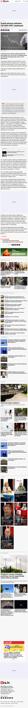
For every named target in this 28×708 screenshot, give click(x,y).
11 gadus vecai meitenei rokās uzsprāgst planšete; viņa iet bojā (15, 333)
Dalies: (9, 244)
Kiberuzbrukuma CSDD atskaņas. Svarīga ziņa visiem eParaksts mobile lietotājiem (7, 434)
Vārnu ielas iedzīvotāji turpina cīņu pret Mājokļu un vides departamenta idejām (20, 419)
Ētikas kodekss (7, 703)
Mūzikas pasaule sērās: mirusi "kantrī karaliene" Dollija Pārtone (20, 595)
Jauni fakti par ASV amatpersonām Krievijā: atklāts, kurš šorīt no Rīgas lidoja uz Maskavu (7, 595)
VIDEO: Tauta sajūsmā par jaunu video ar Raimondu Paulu (14, 313)
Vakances (12, 703)
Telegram (13, 242)
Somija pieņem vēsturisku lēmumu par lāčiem (17, 364)
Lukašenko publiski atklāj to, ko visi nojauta (16, 356)
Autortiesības (3, 703)
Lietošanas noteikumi (20, 701)
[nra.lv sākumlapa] (6, 1)
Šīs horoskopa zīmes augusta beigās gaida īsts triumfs (15, 325)
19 (26, 373)
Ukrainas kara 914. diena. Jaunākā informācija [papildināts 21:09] (13, 305)
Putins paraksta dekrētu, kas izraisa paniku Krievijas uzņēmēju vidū (17, 349)
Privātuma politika (13, 701)
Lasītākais (4, 337)
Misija (9, 701)
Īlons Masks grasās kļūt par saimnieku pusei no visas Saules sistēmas (20, 287)
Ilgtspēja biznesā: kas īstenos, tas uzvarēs (6, 287)
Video (3, 477)
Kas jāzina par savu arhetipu (12, 316)
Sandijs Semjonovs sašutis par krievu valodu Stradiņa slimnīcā (15, 155)
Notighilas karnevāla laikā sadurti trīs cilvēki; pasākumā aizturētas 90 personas (15, 297)
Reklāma (5, 701)
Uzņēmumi (3, 236)
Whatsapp (18, 242)
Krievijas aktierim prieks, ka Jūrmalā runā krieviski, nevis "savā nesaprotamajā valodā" (16, 329)
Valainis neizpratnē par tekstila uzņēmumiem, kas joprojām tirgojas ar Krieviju (7, 273)
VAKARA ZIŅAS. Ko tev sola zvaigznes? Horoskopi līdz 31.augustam (15, 309)
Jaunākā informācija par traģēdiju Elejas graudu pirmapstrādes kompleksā (15, 152)
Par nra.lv (2, 701)
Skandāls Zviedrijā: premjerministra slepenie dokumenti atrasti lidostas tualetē (16, 301)
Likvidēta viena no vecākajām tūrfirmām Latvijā (19, 273)
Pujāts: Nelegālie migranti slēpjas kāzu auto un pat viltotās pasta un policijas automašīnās (20, 434)
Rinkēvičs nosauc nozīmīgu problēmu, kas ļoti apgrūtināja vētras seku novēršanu (12, 576)
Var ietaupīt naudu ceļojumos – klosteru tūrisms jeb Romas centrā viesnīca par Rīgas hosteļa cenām (16, 321)
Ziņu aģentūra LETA (4, 27)
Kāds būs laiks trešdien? (10, 403)
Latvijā (4, 21)
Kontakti (16, 703)
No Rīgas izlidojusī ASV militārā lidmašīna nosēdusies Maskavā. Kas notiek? (16, 341)
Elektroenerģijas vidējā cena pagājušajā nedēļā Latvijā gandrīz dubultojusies (6, 419)
